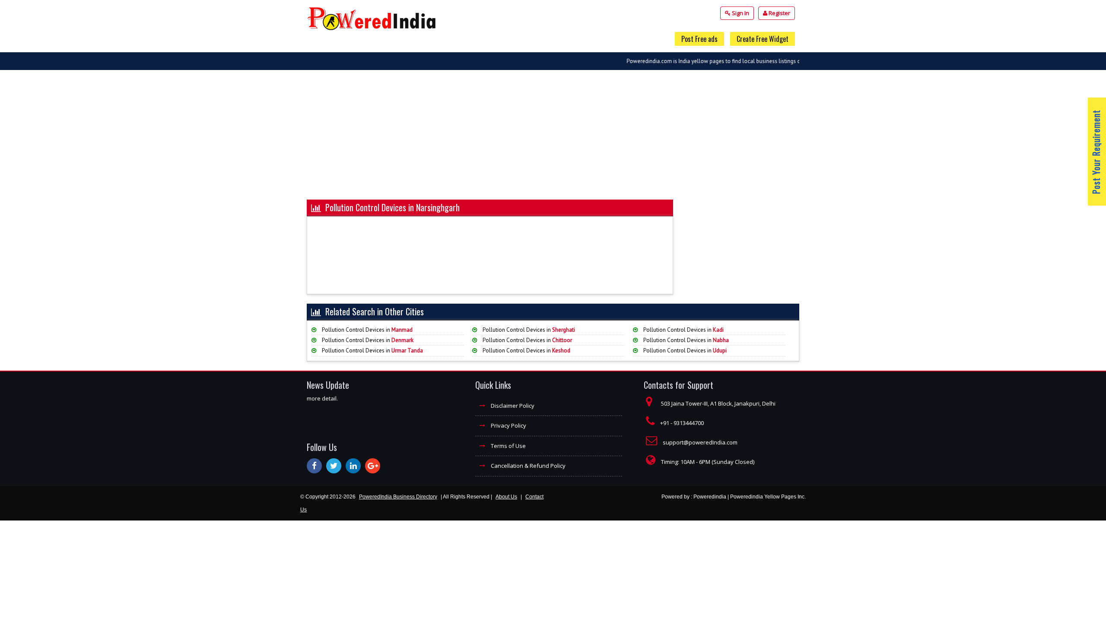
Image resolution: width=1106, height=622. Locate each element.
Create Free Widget (762, 39)
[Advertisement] (553, 139)
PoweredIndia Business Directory (398, 497)
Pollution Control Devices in (367, 329)
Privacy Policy (507, 425)
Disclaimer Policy (511, 405)
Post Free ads (699, 39)
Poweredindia (709, 497)
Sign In (740, 13)
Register (778, 13)
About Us (506, 497)
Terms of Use (507, 446)
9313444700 (689, 423)
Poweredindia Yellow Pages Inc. (768, 497)
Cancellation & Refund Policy (527, 466)
